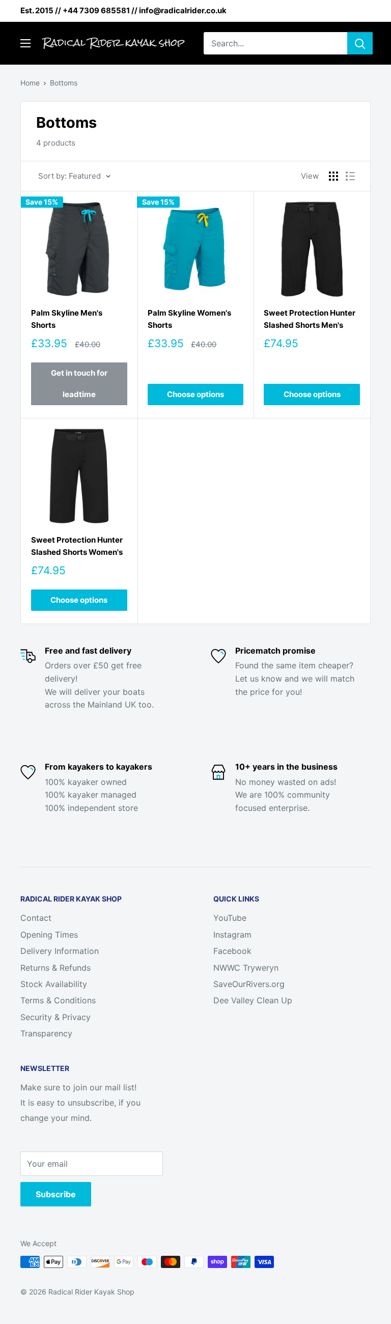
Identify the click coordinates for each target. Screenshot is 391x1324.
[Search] (360, 43)
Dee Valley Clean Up (252, 1000)
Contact (35, 918)
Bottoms (63, 82)
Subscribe (56, 1194)
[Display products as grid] (333, 176)
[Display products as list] (350, 176)
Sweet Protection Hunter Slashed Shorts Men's (309, 318)
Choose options (195, 394)
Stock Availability (53, 984)
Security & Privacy (55, 1017)
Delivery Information (59, 951)
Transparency (46, 1033)
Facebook (232, 951)
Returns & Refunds (55, 968)
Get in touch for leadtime (79, 383)
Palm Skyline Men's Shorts (66, 318)
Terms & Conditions (58, 1000)
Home (30, 82)
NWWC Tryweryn (245, 968)
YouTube (229, 918)
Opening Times (49, 934)
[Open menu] (25, 43)
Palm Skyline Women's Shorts (189, 318)
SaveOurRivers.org (249, 984)
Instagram (232, 934)
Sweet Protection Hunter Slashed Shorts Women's (77, 545)
